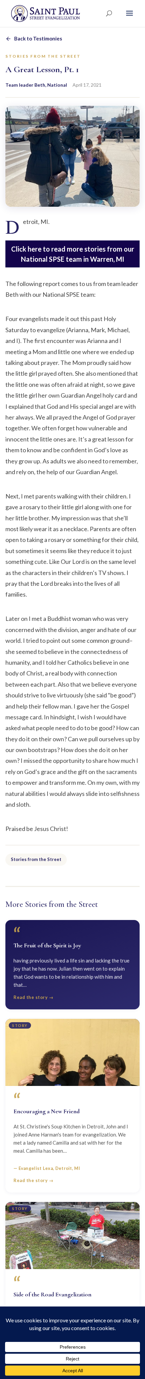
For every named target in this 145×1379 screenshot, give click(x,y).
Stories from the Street (36, 859)
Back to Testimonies (38, 38)
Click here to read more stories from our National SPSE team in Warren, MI (72, 254)
